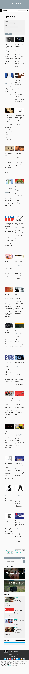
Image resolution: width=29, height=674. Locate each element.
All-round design (19, 331)
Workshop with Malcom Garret (19, 363)
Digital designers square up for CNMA (9, 188)
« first (6, 550)
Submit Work (18, 652)
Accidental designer (7, 331)
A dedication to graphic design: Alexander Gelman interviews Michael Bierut (9, 227)
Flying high (18, 153)
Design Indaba (9, 665)
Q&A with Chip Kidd (19, 224)
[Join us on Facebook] (14, 558)
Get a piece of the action (8, 295)
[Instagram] (12, 659)
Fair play (7, 261)
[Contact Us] (24, 659)
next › (17, 552)
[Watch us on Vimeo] (17, 659)
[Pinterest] (10, 659)
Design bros (18, 463)
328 (16, 550)
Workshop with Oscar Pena (19, 399)
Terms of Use (12, 656)
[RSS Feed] (21, 659)
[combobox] (22, 10)
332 (12, 552)
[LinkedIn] (19, 659)
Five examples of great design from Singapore (18, 612)
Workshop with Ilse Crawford (9, 399)
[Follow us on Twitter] (7, 558)
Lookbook (16, 619)
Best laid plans (19, 432)
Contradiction (8, 463)
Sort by (6, 29)
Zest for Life (18, 186)
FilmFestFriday (17, 627)
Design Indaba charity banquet (9, 116)
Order (16, 29)
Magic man (18, 294)
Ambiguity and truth (8, 432)
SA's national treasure (18, 262)
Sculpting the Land (8, 154)
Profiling (7, 50)
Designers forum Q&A (9, 521)
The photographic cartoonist (8, 46)
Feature (6, 21)
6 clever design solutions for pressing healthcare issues (14, 601)
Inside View (18, 366)
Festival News (18, 156)
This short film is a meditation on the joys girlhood (18, 630)
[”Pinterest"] (21, 558)
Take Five (16, 597)
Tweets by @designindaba (10, 644)
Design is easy (8, 81)
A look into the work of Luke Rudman (19, 621)
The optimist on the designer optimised (19, 46)
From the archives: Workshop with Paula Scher (19, 523)
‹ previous (10, 550)
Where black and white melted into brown (18, 83)
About (10, 651)
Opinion (17, 50)
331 (8, 552)
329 (19, 550)
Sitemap (16, 654)
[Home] (14, 4)
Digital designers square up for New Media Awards (19, 118)
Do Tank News (8, 119)
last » (20, 552)
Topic (6, 25)
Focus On (16, 609)
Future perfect (9, 362)
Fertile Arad (8, 493)
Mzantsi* (17, 493)
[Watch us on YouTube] (14, 659)
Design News (8, 263)
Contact (16, 651)
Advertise (11, 652)
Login (10, 654)
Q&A (6, 83)
